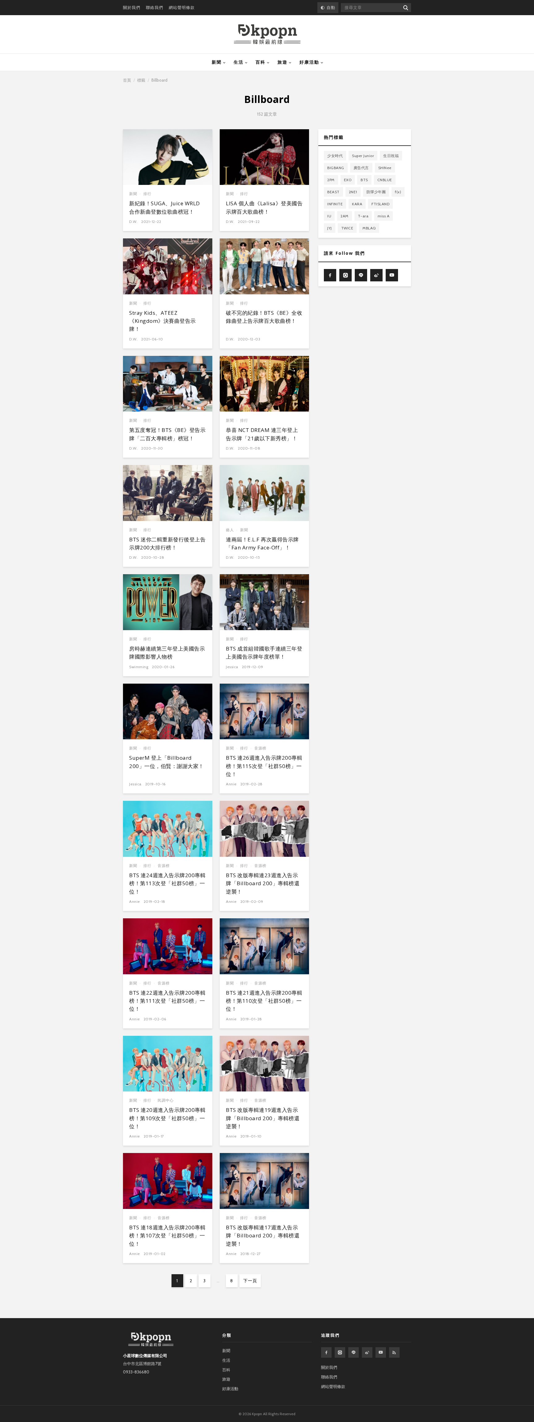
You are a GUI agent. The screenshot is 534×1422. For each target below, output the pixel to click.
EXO (348, 179)
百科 (260, 62)
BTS (364, 179)
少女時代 (335, 155)
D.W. (133, 221)
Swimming (138, 666)
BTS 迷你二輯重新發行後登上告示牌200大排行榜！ (167, 543)
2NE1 (353, 192)
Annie (231, 784)
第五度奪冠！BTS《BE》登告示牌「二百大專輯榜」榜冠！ (167, 434)
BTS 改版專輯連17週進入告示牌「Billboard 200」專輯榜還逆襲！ (262, 1235)
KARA (357, 204)
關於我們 (131, 7)
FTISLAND (380, 204)
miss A (383, 216)
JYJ (329, 228)
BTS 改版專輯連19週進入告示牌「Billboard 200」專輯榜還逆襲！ (262, 1118)
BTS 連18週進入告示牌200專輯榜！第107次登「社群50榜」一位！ (167, 1235)
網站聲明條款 (182, 7)
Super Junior (363, 155)
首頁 (127, 80)
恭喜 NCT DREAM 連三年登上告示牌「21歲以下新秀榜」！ (262, 434)
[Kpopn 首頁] (267, 34)
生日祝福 (391, 155)
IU (329, 216)
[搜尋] (405, 7)
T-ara (363, 216)
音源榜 (260, 748)
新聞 (217, 62)
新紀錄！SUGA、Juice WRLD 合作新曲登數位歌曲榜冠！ (164, 207)
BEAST (333, 192)
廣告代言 (361, 167)
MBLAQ (369, 228)
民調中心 (166, 1100)
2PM (331, 179)
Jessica (232, 666)
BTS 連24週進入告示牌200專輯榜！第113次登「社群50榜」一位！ (167, 883)
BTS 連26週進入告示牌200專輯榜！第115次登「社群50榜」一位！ (264, 766)
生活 (239, 62)
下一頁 (250, 1280)
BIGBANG (335, 167)
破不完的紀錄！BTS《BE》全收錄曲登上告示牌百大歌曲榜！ (264, 316)
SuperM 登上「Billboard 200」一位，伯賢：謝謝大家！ (166, 761)
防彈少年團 (376, 192)
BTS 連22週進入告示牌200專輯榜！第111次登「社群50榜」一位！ (167, 1001)
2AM (345, 216)
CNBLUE (384, 179)
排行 (147, 193)
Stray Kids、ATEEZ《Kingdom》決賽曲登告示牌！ (162, 321)
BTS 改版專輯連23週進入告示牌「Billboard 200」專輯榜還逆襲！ (262, 883)
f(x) (398, 192)
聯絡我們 (154, 7)
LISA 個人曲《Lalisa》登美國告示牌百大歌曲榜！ (264, 207)
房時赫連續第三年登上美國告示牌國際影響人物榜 (167, 652)
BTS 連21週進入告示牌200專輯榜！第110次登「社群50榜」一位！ (264, 1001)
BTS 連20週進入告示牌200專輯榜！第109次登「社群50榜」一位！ (167, 1118)
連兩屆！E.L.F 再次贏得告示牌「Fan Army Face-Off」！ (262, 543)
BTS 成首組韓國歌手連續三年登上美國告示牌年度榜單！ (264, 652)
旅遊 (282, 62)
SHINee (385, 167)
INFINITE (335, 204)
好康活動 (309, 62)
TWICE (347, 228)
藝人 (230, 529)
